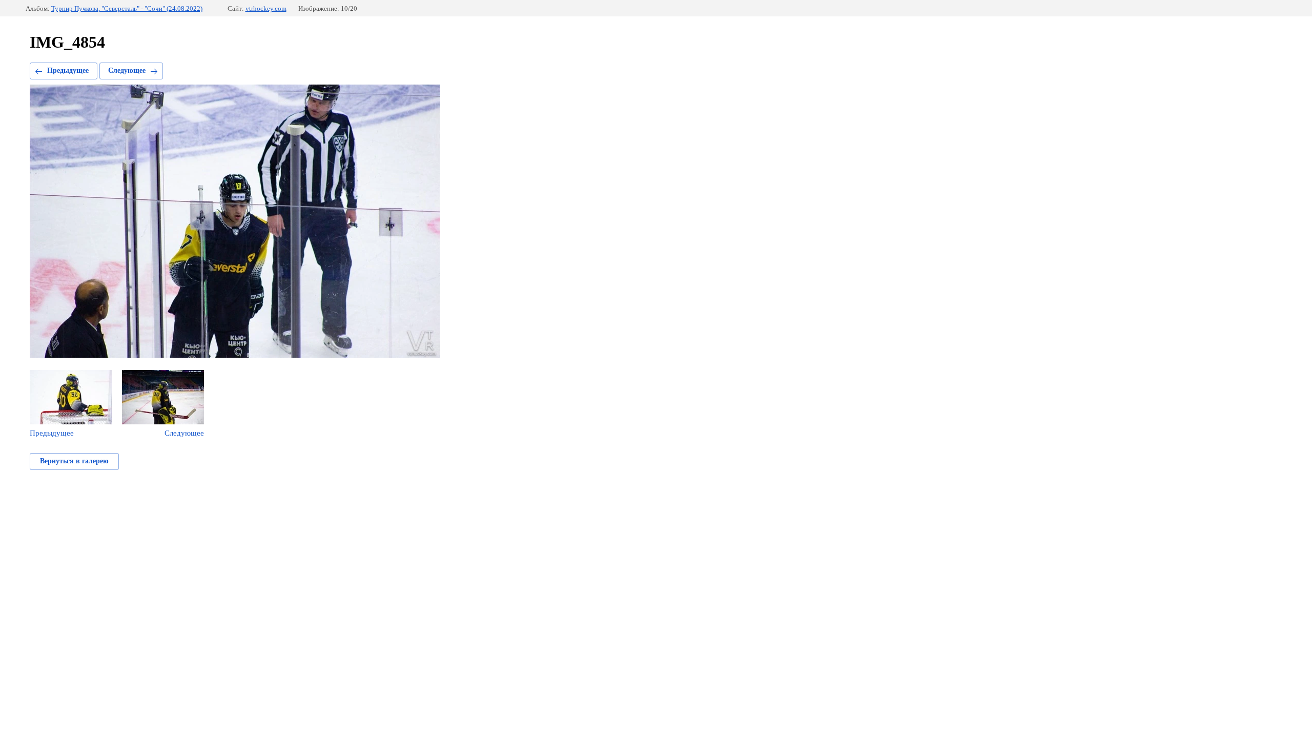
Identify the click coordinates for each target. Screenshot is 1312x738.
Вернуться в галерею (74, 461)
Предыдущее (68, 70)
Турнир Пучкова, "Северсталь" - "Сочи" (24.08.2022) (126, 8)
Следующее (127, 70)
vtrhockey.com (265, 8)
